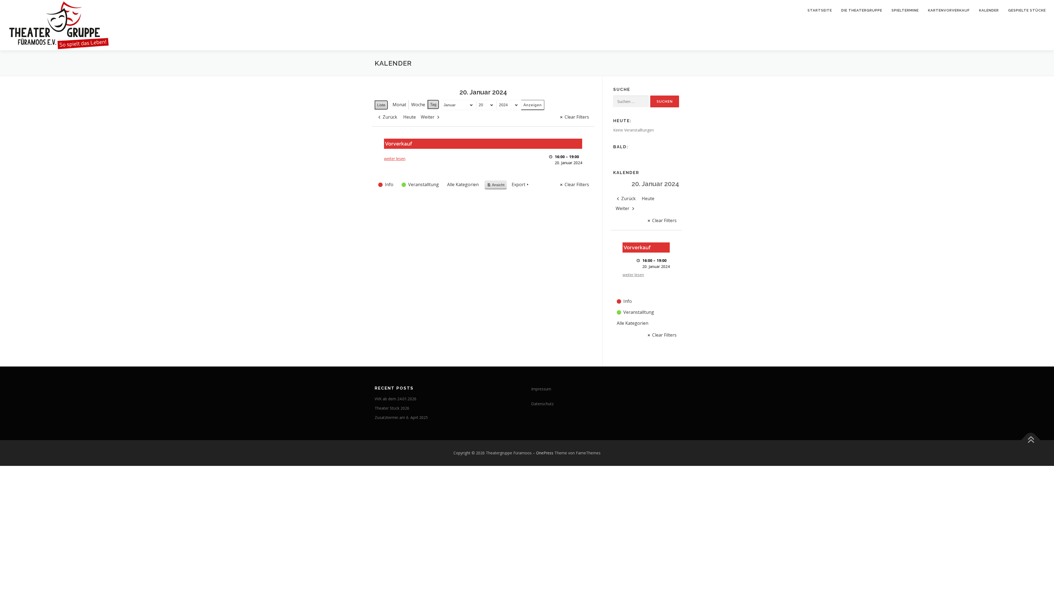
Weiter (428, 117)
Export (518, 184)
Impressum (541, 388)
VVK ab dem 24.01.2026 (395, 398)
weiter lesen (394, 158)
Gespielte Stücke (1027, 10)
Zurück (390, 117)
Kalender (989, 10)
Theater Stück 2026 (392, 408)
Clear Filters (577, 117)
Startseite (820, 10)
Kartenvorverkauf (949, 10)
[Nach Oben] (1031, 440)
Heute (409, 117)
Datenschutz (542, 403)
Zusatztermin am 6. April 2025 (401, 417)
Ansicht (497, 186)
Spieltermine (905, 10)
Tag (433, 104)
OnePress (544, 452)
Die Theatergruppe (861, 10)
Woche (418, 105)
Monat (399, 105)
